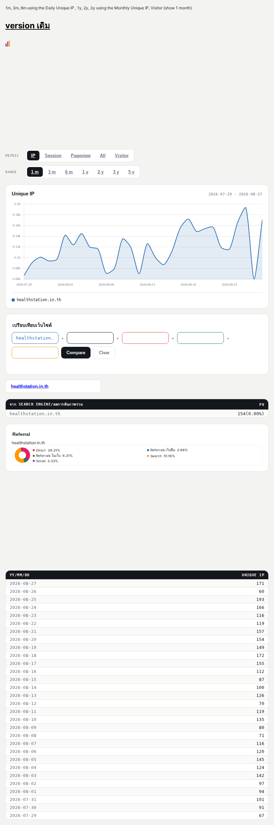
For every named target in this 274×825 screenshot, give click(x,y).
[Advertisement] (137, 96)
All (103, 155)
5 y (131, 171)
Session (53, 155)
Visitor (122, 155)
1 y (85, 171)
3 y (116, 171)
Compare (75, 352)
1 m (35, 171)
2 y (101, 171)
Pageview (81, 155)
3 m (52, 171)
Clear (104, 352)
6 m (69, 171)
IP (33, 155)
